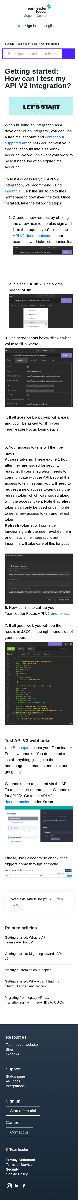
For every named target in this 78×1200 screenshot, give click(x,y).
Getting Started (50, 43)
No (15, 905)
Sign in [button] (31, 26)
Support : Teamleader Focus (21, 43)
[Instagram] (9, 1185)
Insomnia (13, 191)
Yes (60, 899)
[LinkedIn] (16, 1185)
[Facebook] (23, 1185)
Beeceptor (22, 748)
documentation (17, 802)
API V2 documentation (32, 236)
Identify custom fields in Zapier (28, 970)
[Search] (68, 53)
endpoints (59, 613)
